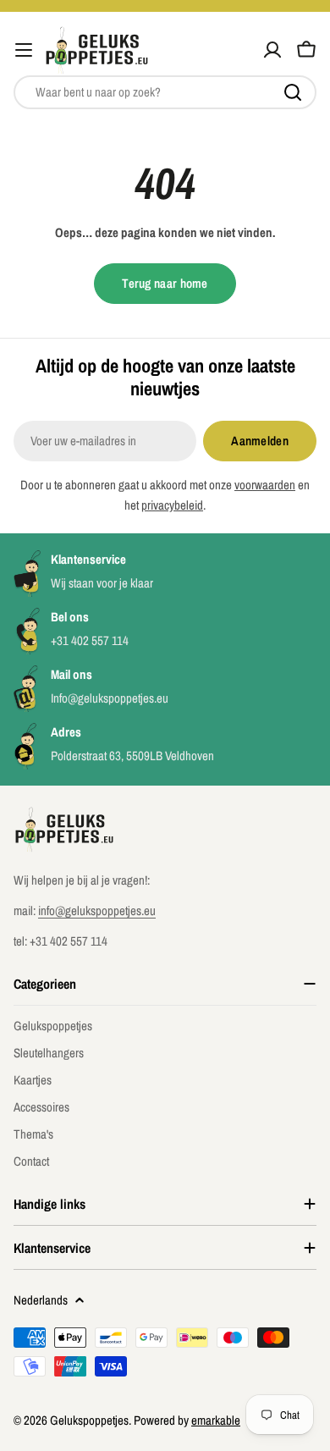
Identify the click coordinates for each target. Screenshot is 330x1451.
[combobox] (165, 92)
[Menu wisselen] (24, 50)
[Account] (272, 50)
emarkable (215, 1420)
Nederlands (41, 1300)
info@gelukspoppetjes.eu (97, 910)
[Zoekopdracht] (293, 92)
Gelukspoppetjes (89, 1420)
